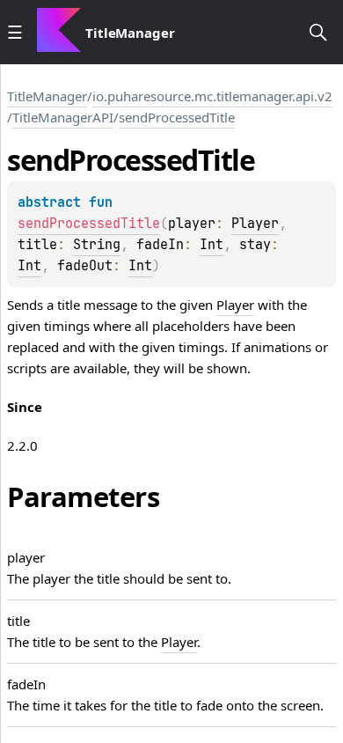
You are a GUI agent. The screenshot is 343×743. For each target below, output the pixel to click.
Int (211, 245)
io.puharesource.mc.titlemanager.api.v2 (212, 96)
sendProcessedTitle (177, 117)
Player (255, 223)
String (96, 245)
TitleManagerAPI (62, 117)
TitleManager (130, 32)
